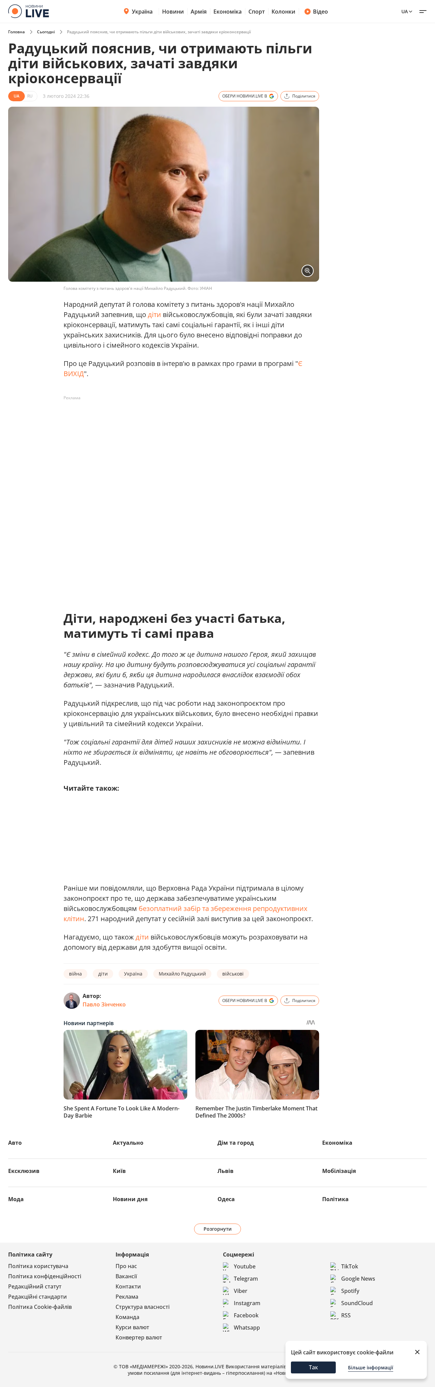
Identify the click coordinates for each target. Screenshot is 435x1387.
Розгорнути (218, 1229)
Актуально (128, 1142)
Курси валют (132, 1327)
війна (75, 973)
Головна (16, 32)
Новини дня (130, 1199)
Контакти (128, 1286)
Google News (358, 1278)
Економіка (227, 11)
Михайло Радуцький (182, 973)
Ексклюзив (23, 1171)
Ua (404, 11)
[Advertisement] (187, 418)
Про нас (126, 1266)
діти (154, 314)
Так (313, 1367)
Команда (127, 1317)
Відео (320, 11)
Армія (199, 11)
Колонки (283, 11)
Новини (173, 11)
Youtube (245, 1266)
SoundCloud (357, 1303)
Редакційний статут (35, 1286)
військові (233, 973)
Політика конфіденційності (44, 1276)
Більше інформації (370, 1367)
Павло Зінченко (104, 1004)
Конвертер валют (139, 1337)
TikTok (349, 1266)
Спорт (256, 11)
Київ (119, 1171)
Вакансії (126, 1276)
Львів (225, 1171)
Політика (335, 1199)
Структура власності (143, 1307)
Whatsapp (247, 1327)
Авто (15, 1142)
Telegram (246, 1278)
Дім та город (236, 1142)
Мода (16, 1199)
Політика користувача (38, 1266)
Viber (240, 1291)
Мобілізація (339, 1171)
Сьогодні (46, 32)
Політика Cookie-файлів (40, 1307)
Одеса (226, 1199)
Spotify (350, 1291)
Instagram (247, 1303)
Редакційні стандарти (37, 1296)
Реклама (127, 1296)
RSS (346, 1315)
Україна (142, 11)
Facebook (246, 1315)
